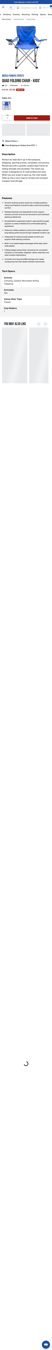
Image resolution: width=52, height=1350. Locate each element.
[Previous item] (38, 323)
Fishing (35, 14)
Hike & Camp (6, 19)
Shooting (26, 14)
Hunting (16, 14)
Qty (7, 115)
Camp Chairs (31, 19)
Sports (43, 14)
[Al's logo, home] (4, 8)
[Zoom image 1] (26, 47)
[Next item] (45, 323)
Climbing (7, 14)
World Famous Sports (13, 75)
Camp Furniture (19, 19)
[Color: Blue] (6, 105)
